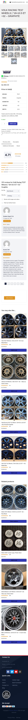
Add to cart (13, 123)
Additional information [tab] (8, 146)
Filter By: (3, 195)
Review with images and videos (11, 199)
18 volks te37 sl (7, 132)
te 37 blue (14, 132)
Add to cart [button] (14, 350)
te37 (18, 132)
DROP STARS (15, 129)
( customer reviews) (12, 81)
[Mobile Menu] (27, 2)
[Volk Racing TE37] (6, 72)
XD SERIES (7, 131)
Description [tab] (16, 142)
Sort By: (3, 190)
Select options (14, 432)
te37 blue (21, 132)
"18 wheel (9, 129)
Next (22, 283)
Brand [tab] (18, 146)
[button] (24, 30)
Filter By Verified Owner (10, 202)
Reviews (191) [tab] (6, 142)
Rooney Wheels (13, 710)
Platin (20, 129)
